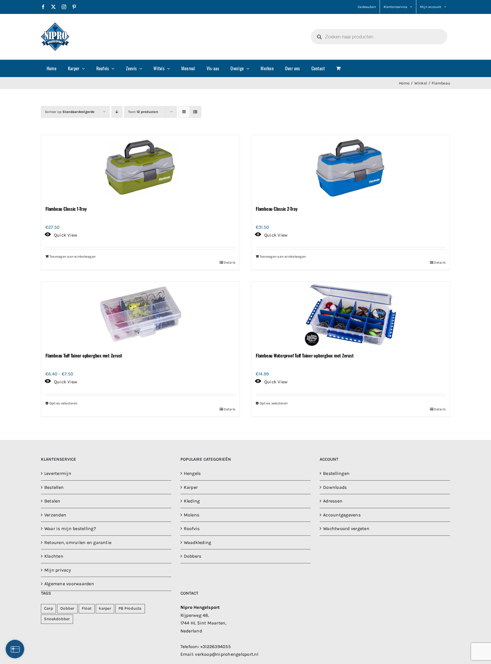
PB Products (130, 608)
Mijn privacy (57, 570)
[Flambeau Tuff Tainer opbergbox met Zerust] (140, 314)
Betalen (52, 501)
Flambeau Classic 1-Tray (65, 208)
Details (229, 262)
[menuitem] (51, 68)
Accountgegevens (342, 515)
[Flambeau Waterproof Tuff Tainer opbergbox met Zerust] (350, 314)
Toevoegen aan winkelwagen (72, 256)
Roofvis (192, 528)
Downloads (335, 487)
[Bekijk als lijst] (195, 111)
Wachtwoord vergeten (346, 528)
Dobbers (192, 556)
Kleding (192, 501)
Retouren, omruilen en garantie (77, 542)
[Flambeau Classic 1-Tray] (140, 167)
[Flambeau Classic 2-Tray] (350, 167)
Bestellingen (336, 473)
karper (105, 608)
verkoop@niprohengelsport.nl (226, 654)
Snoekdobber (57, 619)
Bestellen (54, 487)
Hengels (192, 473)
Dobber (67, 608)
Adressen (332, 501)
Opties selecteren (63, 403)
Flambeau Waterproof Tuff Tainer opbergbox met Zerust (305, 355)
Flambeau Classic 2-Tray (276, 208)
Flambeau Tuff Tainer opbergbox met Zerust (83, 355)
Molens (191, 515)
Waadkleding (197, 542)
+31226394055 (215, 646)
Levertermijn (57, 473)
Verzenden (55, 515)
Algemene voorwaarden (69, 583)
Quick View (65, 235)
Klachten (53, 556)
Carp (48, 608)
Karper (191, 487)
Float (86, 608)
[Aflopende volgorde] (116, 112)
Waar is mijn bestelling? (70, 528)
